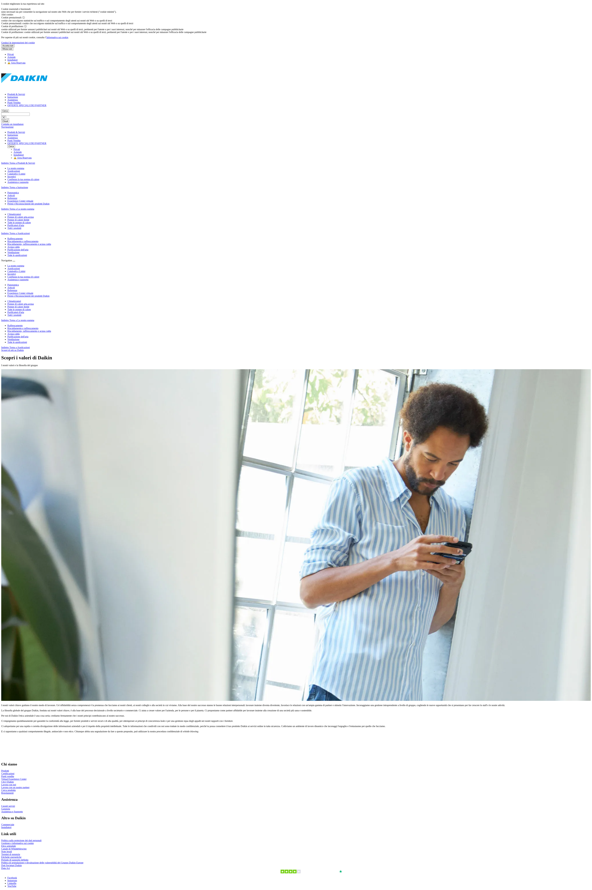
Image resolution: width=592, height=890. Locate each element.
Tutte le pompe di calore (19, 309)
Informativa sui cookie (57, 37)
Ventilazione (13, 339)
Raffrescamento (15, 325)
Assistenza (12, 100)
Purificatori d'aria (15, 312)
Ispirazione (12, 97)
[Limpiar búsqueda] (3, 118)
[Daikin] (24, 89)
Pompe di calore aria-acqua (20, 304)
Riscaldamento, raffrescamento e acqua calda (29, 331)
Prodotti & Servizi (16, 94)
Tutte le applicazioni (17, 342)
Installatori (12, 60)
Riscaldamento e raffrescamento (22, 328)
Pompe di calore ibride (18, 306)
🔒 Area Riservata (16, 63)
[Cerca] (8, 118)
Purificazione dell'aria (17, 336)
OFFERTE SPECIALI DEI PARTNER (26, 105)
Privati (10, 54)
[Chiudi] (14, 261)
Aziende (11, 57)
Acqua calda (13, 334)
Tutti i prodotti (14, 315)
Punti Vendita (14, 102)
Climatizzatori (14, 301)
